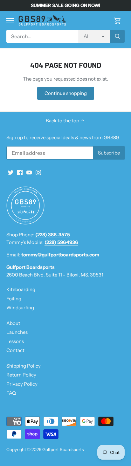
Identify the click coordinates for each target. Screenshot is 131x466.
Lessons (15, 341)
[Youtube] (29, 172)
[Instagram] (38, 172)
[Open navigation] (10, 20)
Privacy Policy (22, 384)
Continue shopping (66, 93)
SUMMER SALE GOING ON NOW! (65, 5)
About (13, 323)
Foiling (13, 299)
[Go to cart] (117, 20)
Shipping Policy (23, 366)
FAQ (11, 393)
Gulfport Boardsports (63, 449)
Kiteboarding (20, 289)
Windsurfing (20, 308)
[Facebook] (20, 172)
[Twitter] (10, 172)
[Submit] (117, 36)
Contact (15, 350)
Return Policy (21, 375)
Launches (17, 332)
